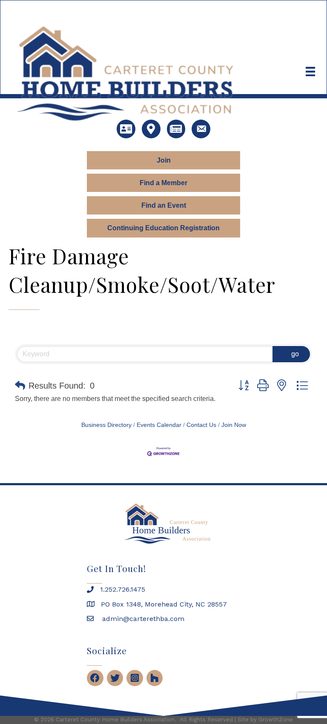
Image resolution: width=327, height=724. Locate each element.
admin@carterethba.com (142, 619)
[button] (20, 385)
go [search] (295, 354)
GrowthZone (275, 719)
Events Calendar (159, 425)
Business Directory (106, 425)
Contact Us (201, 425)
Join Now (233, 425)
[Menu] (310, 71)
